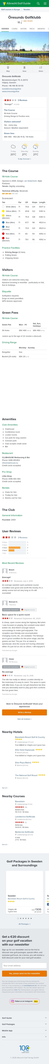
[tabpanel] (24, 893)
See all (4, 788)
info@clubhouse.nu (10, 462)
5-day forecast (24, 159)
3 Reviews (22, 100)
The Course (9, 110)
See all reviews (24, 719)
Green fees (9, 133)
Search (38, 3)
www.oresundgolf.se (10, 91)
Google (14, 650)
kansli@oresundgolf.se (11, 88)
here (16, 990)
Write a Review (24, 712)
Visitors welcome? (12, 121)
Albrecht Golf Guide (18, 3)
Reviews (22, 537)
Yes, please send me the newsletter (24, 973)
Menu (45, 3)
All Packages (24, 924)
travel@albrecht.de (30, 985)
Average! (8, 104)
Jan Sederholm (30, 180)
